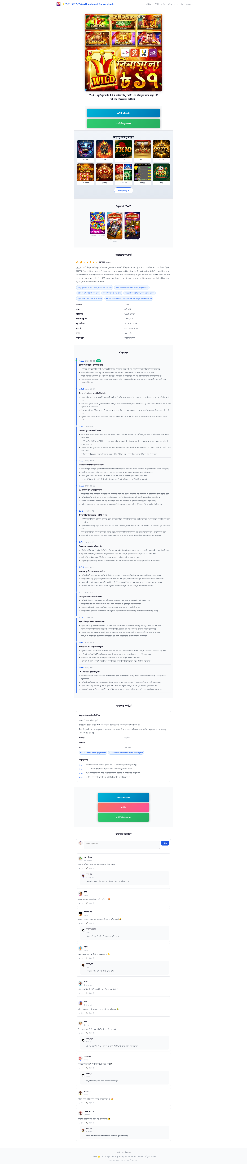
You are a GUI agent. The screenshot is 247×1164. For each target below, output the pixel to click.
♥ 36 (80, 1033)
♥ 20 (80, 1123)
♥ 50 (80, 1068)
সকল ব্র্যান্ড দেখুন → (123, 190)
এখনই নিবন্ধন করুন (123, 123)
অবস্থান (180, 4)
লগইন (163, 4)
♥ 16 (80, 868)
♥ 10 (80, 993)
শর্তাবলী (118, 1152)
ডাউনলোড (171, 4)
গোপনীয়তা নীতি (126, 1152)
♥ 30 (80, 923)
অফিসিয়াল (148, 4)
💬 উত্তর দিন (90, 868)
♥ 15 (80, 958)
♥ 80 (80, 1103)
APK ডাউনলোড (123, 113)
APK (157, 4)
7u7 (78, 267)
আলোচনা (188, 4)
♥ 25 (80, 903)
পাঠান (165, 843)
